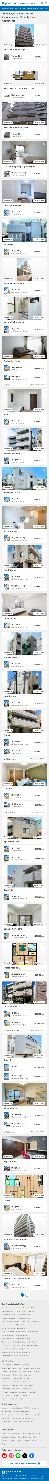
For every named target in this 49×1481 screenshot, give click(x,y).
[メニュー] (46, 3)
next (31, 1295)
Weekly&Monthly (26, 3)
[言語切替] (42, 3)
